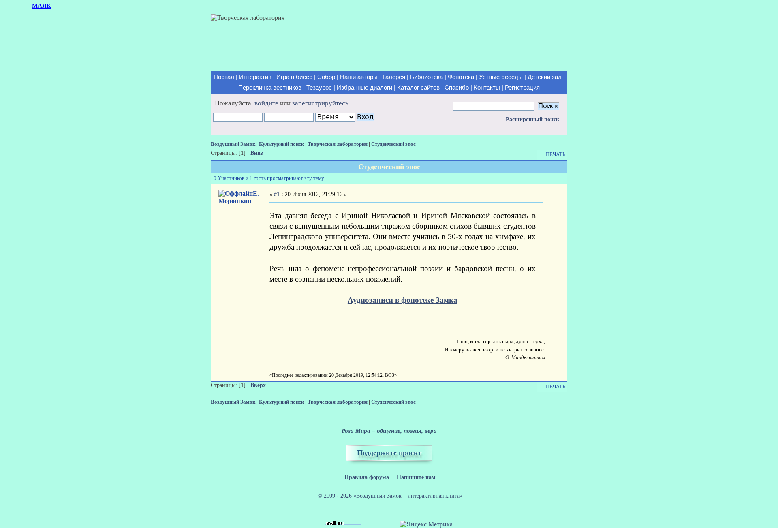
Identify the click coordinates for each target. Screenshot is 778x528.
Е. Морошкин (238, 197)
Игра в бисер (294, 77)
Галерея (394, 77)
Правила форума (366, 477)
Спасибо (457, 87)
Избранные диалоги (364, 87)
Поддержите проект (389, 453)
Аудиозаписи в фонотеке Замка (402, 300)
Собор (326, 77)
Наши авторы (359, 77)
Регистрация (522, 87)
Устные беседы (501, 77)
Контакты (487, 87)
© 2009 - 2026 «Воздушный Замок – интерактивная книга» (390, 495)
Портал (224, 77)
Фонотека (461, 77)
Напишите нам (416, 477)
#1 (277, 194)
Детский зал (545, 77)
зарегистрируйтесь (320, 103)
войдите (266, 103)
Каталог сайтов (418, 87)
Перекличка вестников (269, 87)
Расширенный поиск (532, 119)
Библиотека (426, 77)
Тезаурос (319, 87)
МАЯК (41, 5)
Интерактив (255, 77)
